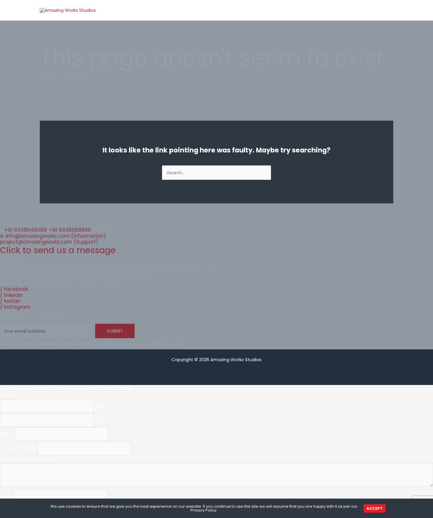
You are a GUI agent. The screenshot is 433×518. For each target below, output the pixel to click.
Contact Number (18, 448)
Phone (7, 497)
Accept (374, 508)
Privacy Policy (203, 510)
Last (98, 420)
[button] (305, 10)
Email (7, 434)
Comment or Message (26, 459)
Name (8, 395)
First (98, 406)
